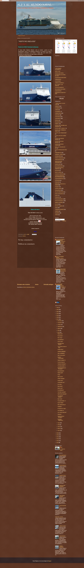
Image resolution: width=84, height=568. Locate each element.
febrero (59, 428)
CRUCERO (57, 114)
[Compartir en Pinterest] (36, 234)
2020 (57, 313)
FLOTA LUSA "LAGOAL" (60, 128)
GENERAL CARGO (59, 154)
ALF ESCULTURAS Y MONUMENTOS (60, 240)
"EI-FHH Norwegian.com (63, 287)
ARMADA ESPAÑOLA (59, 82)
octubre (59, 324)
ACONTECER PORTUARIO (60, 77)
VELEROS (57, 212)
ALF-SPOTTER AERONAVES (59, 284)
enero (59, 430)
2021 (57, 311)
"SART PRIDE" (60, 402)
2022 (57, 309)
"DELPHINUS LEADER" (62, 496)
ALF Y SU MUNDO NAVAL (34, 4)
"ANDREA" (59, 406)
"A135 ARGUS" (62, 535)
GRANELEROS (58, 156)
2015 (57, 434)
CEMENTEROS (58, 113)
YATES (56, 214)
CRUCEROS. (57, 118)
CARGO (56, 109)
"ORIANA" (59, 414)
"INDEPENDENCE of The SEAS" (61, 368)
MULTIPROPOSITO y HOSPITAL (59, 168)
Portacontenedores (59, 198)
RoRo (56, 207)
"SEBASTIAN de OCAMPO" (60, 417)
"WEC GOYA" (60, 376)
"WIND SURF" (60, 372)
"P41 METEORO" (62, 455)
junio (59, 332)
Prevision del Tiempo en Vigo (66, 40)
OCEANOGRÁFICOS (59, 178)
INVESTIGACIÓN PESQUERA (58, 162)
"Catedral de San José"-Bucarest (62, 242)
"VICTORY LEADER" (61, 392)
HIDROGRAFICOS (59, 159)
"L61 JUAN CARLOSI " (62, 412)
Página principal (21, 35)
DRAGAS (57, 120)
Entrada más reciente (23, 284)
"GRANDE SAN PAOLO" (60, 344)
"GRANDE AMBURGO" (60, 420)
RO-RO (24, 236)
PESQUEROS (58, 190)
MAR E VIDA (57, 71)
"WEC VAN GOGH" (61, 355)
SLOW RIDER (58, 81)
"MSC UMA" (59, 398)
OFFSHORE (57, 180)
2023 (57, 307)
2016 (57, 432)
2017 (57, 319)
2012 (57, 440)
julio (59, 330)
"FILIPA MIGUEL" (62, 465)
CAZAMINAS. (58, 111)
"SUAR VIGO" (60, 380)
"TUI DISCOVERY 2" (61, 365)
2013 (57, 438)
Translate (64, 220)
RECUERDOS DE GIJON (60, 89)
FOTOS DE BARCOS (59, 87)
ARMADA (57, 106)
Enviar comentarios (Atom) (28, 287)
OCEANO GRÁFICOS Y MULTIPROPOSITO (60, 176)
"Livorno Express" (61, 362)
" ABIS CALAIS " (62, 525)
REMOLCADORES (59, 202)
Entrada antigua (48, 284)
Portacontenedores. (59, 200)
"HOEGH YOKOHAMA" (60, 358)
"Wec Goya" (59, 337)
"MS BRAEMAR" (60, 370)
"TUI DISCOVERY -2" (61, 400)
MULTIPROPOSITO (59, 165)
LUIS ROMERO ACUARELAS (58, 69)
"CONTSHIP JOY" (61, 382)
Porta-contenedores (59, 193)
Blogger (49, 560)
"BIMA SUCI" (60, 333)
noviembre (60, 322)
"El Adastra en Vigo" (61, 408)
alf (61, 447)
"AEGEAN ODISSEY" (61, 364)
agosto (59, 328)
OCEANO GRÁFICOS (59, 174)
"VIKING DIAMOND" (61, 547)
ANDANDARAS (58, 90)
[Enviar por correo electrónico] (32, 234)
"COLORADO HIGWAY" (60, 396)
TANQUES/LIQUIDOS (59, 209)
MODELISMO (58, 164)
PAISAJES (57, 182)
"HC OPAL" (59, 384)
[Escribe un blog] (33, 234)
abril (59, 424)
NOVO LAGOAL (58, 172)
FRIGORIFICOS (58, 152)
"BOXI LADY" (60, 388)
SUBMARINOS (58, 79)
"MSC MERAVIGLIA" (61, 404)
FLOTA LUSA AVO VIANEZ (60, 135)
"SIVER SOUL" (60, 349)
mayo (59, 422)
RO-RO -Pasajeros (59, 205)
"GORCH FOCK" (62, 475)
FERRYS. (57, 123)
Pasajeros (57, 186)
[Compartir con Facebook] (35, 234)
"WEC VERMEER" (61, 353)
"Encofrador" (60, 335)
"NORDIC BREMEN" (61, 351)
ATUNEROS (57, 107)
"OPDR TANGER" (61, 378)
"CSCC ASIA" (60, 341)
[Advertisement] (35, 276)
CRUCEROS (57, 116)
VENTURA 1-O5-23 (59, 258)
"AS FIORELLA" (60, 410)
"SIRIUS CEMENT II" (61, 360)
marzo (59, 426)
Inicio (36, 284)
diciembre (60, 320)
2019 (57, 315)
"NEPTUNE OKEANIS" (62, 393)
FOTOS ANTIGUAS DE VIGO (61, 149)
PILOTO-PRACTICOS (59, 191)
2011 (57, 442)
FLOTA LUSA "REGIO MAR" (61, 132)
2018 (57, 317)
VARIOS (56, 211)
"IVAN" (58, 374)
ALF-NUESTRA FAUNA (61, 269)
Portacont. (57, 197)
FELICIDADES (58, 121)
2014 (57, 436)
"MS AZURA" (60, 386)
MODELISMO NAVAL (59, 72)
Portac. (56, 195)
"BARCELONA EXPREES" (62, 486)
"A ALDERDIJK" (60, 390)
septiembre (60, 326)
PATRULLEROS (58, 188)
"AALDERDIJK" (60, 339)
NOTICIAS (57, 170)
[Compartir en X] (34, 234)
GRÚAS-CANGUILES (59, 157)
